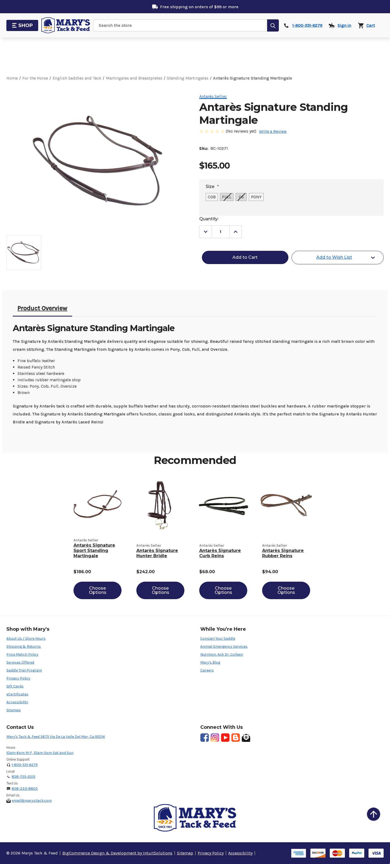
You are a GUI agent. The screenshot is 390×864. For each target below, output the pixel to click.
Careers (207, 670)
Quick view (97, 505)
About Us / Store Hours (26, 638)
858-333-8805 (25, 788)
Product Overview (42, 308)
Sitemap (13, 710)
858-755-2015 (23, 776)
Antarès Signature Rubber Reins (283, 553)
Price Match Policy (22, 654)
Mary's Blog (210, 662)
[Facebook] (204, 737)
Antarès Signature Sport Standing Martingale (94, 550)
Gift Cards (15, 686)
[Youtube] (225, 737)
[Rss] (235, 737)
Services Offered (20, 662)
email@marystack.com (32, 800)
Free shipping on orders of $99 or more (199, 6)
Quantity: (209, 218)
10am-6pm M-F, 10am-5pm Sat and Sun (39, 753)
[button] (373, 814)
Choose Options (97, 590)
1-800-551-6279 (25, 764)
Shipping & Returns (23, 646)
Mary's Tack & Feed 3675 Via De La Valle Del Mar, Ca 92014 (55, 736)
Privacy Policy (18, 678)
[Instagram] (215, 737)
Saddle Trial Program (24, 670)
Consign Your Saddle (217, 638)
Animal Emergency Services (224, 646)
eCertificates (17, 694)
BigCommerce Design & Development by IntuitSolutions (117, 853)
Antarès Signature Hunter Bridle (157, 553)
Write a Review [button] (273, 131)
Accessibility (17, 702)
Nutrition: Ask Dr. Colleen (221, 654)
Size (212, 186)
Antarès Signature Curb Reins (220, 553)
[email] (246, 737)
